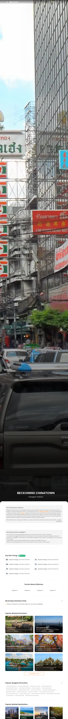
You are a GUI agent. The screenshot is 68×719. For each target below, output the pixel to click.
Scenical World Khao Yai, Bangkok (38, 693)
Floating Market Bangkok (46, 686)
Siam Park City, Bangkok (33, 691)
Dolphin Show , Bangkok (35, 686)
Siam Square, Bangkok (46, 688)
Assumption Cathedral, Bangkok (48, 689)
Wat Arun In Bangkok (36, 688)
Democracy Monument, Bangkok (32, 695)
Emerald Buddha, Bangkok (11, 689)
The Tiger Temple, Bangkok (11, 686)
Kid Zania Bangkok (10, 695)
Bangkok (23, 513)
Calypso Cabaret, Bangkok (24, 693)
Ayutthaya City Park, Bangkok (12, 693)
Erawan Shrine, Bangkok (22, 691)
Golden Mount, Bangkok (11, 691)
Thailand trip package (44, 511)
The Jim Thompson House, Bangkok (46, 691)
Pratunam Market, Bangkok (23, 686)
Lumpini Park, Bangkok (19, 695)
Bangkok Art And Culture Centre (53, 693)
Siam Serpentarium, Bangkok (25, 688)
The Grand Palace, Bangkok (23, 689)
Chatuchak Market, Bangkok (11, 688)
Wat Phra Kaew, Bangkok (36, 689)
